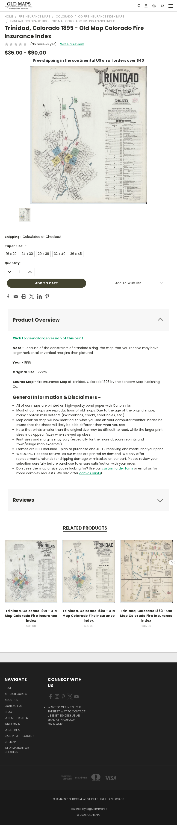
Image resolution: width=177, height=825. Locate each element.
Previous (5, 563)
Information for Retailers (17, 750)
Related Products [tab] (85, 528)
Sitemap (10, 742)
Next (172, 563)
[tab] (88, 320)
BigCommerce (96, 809)
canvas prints (90, 473)
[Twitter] (31, 296)
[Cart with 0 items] (162, 6)
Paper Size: (16, 246)
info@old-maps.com (61, 722)
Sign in (10, 736)
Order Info (12, 730)
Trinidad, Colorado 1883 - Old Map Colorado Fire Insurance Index (146, 616)
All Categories (16, 694)
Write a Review (72, 44)
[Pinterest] (47, 296)
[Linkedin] (39, 296)
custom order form (117, 468)
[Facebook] (8, 296)
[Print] (23, 296)
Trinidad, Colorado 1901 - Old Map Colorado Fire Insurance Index (31, 616)
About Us (11, 700)
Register (27, 736)
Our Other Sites (16, 718)
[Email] (16, 296)
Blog (8, 712)
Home (8, 688)
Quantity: (13, 263)
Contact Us (14, 706)
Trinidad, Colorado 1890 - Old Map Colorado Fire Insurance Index (88, 616)
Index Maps (12, 724)
